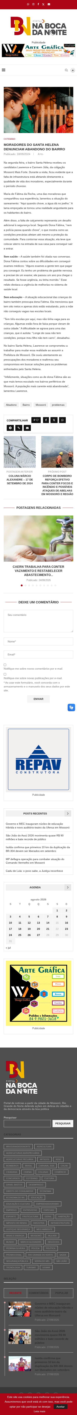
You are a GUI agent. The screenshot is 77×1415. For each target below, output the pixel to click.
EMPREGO (11, 1210)
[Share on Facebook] (46, 420)
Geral (48, 1216)
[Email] (49, 4)
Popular (61, 1292)
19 (29, 928)
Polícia (35, 1248)
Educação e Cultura (18, 1204)
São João (61, 1261)
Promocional (14, 1255)
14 (47, 922)
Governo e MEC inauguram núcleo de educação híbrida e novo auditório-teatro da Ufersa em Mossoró (54, 1309)
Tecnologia (13, 1267)
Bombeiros (12, 1166)
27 (38, 935)
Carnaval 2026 (46, 1166)
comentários (38, 1292)
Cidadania (11, 1172)
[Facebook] (38, 4)
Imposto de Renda (16, 1223)
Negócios (53, 1242)
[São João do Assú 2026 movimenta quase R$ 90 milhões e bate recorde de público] (20, 1336)
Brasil (28, 1166)
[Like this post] (37, 420)
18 (19, 928)
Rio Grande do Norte (40, 1255)
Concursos (13, 1178)
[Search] (66, 70)
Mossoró (41, 404)
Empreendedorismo (47, 1204)
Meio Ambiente (44, 1229)
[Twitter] (43, 4)
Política (50, 1248)
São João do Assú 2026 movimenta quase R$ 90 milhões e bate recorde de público (51, 1336)
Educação (37, 1197)
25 (19, 935)
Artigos (44, 1159)
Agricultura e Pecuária (19, 1159)
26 (29, 935)
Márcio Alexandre (31, 1242)
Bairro (26, 404)
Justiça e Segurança (18, 1229)
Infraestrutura (60, 1223)
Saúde (62, 1255)
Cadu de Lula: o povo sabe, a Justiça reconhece (34, 870)
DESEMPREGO (36, 1185)
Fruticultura (30, 1216)
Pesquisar (10, 1117)
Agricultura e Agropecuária (22, 1153)
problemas (58, 404)
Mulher (52, 1236)
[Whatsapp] (28, 4)
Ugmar (46, 1267)
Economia (45, 1191)
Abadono (11, 404)
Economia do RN (15, 1197)
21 (47, 928)
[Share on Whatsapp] (62, 420)
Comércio (60, 1172)
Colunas (43, 1172)
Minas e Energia (15, 1236)
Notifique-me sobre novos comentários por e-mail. (33, 668)
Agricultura (44, 1146)
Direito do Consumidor (19, 1191)
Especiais (49, 1210)
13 (38, 922)
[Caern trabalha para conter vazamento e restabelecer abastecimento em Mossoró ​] (38, 539)
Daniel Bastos (14, 1185)
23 (66, 928)
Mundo (10, 1242)
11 (20, 922)
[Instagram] (33, 4)
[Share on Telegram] (10, 428)
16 (66, 922)
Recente (15, 1292)
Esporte (11, 1216)
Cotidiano (32, 1178)
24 (10, 935)
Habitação (64, 1216)
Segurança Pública (17, 1261)
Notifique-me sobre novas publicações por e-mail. (33, 678)
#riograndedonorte (18, 1146)
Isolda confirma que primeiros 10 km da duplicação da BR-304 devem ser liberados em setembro (54, 1364)
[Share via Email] (27, 428)
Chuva (64, 1166)
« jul (8, 947)
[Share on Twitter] (54, 420)
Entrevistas (30, 1210)
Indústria (38, 1223)
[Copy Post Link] (18, 428)
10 (10, 922)
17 (10, 928)
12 (29, 922)
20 (38, 928)
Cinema (28, 1172)
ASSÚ (58, 1159)
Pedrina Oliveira (15, 1248)
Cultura (49, 1178)
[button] (7, 551)
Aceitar (60, 1406)
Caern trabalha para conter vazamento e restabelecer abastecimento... (38, 571)
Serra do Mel (42, 1261)
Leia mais (39, 1411)
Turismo (31, 1267)
